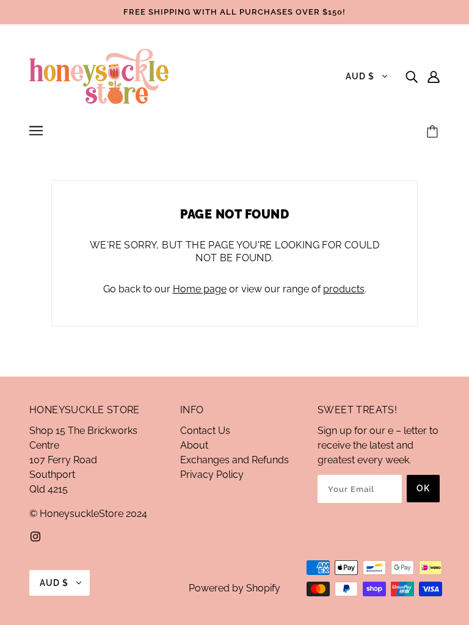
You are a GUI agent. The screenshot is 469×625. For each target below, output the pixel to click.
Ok (423, 488)
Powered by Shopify (234, 588)
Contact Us (205, 430)
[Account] (434, 76)
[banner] (99, 75)
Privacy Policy (212, 474)
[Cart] (434, 132)
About (194, 445)
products (344, 289)
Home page (200, 289)
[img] (412, 76)
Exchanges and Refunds (234, 460)
